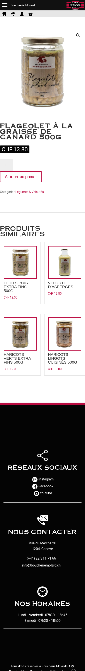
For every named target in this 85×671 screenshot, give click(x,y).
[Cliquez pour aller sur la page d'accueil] (75, 5)
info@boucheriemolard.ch (41, 565)
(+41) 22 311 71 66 (41, 558)
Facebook (45, 486)
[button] (78, 35)
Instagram (46, 479)
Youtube (46, 493)
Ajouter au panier (21, 176)
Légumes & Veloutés (29, 192)
